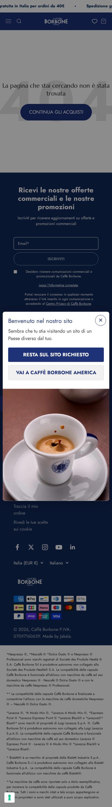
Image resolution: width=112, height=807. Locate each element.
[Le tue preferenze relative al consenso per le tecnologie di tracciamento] (9, 797)
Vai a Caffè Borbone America (56, 372)
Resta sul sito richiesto (56, 354)
